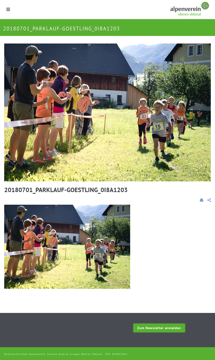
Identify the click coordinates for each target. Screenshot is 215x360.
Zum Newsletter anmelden (159, 328)
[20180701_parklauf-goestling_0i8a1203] (107, 112)
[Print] (201, 200)
